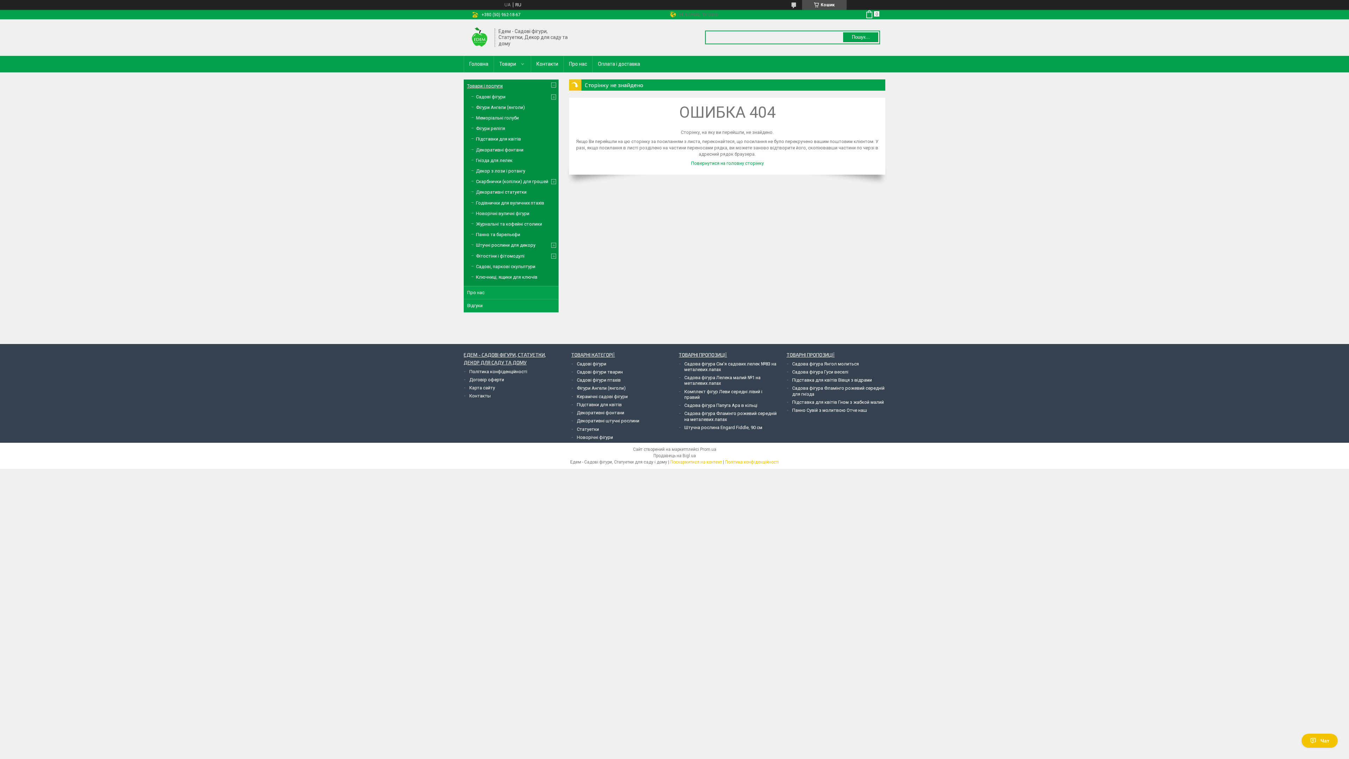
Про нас (578, 64)
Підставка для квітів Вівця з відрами (832, 380)
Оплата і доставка (619, 64)
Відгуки (475, 305)
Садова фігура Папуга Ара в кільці (720, 405)
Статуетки (588, 429)
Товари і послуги (485, 86)
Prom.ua (708, 449)
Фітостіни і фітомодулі (500, 256)
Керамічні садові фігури (602, 396)
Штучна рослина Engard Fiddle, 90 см (723, 427)
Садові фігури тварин (600, 372)
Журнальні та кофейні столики (509, 224)
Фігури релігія (490, 128)
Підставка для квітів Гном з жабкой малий (838, 402)
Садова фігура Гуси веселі (820, 372)
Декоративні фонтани (499, 150)
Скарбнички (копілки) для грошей (512, 181)
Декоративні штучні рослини (608, 420)
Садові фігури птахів (599, 380)
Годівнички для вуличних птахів (510, 203)
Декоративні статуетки (501, 192)
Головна (478, 64)
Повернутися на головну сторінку (727, 163)
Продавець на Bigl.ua (674, 455)
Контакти (547, 64)
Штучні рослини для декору (505, 245)
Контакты (480, 395)
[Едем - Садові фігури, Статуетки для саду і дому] (479, 37)
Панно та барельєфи (498, 234)
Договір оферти (486, 379)
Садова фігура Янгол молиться (825, 363)
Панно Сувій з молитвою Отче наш (829, 410)
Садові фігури (491, 96)
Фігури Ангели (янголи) (500, 107)
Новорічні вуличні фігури (502, 213)
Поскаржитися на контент (696, 462)
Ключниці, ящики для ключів (506, 277)
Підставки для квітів (498, 139)
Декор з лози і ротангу (500, 171)
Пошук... (861, 37)
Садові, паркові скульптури (505, 266)
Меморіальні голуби (497, 118)
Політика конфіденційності (498, 371)
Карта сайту (482, 387)
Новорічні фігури (595, 437)
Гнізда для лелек (494, 160)
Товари (507, 64)
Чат (1325, 741)
